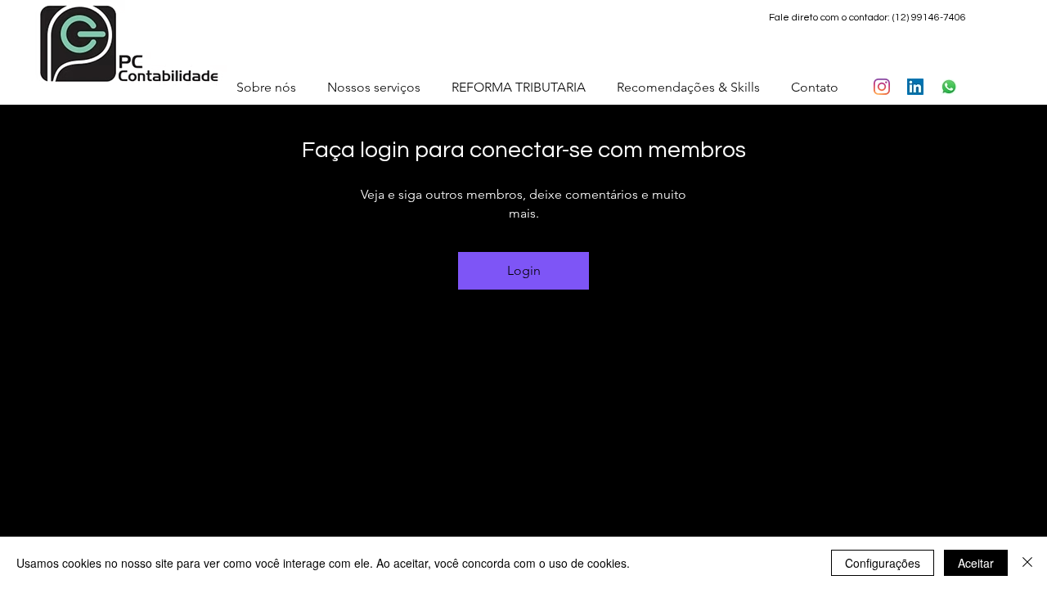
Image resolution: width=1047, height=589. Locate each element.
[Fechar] (1027, 563)
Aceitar (976, 563)
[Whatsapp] (949, 87)
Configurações (882, 563)
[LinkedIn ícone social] (915, 87)
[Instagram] (882, 87)
